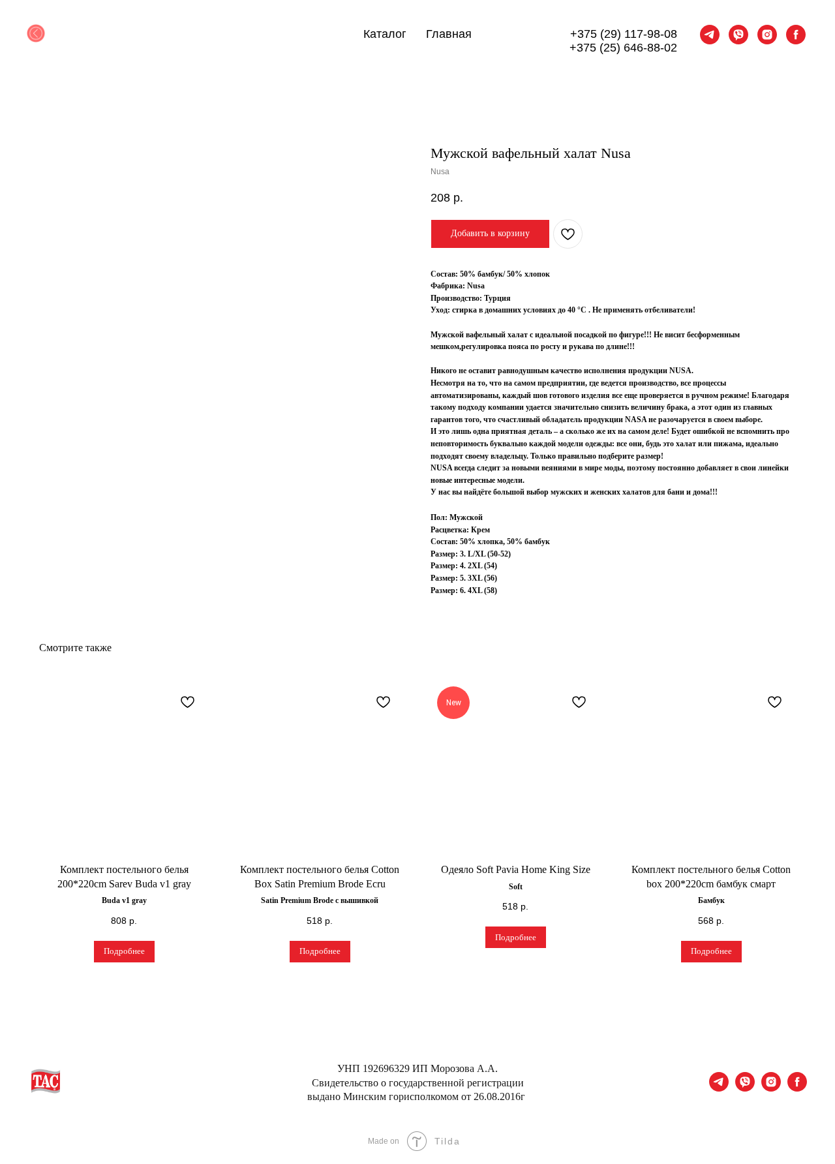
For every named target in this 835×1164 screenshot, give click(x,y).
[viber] (738, 34)
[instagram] (767, 34)
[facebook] (796, 34)
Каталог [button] (384, 33)
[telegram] (710, 34)
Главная (449, 33)
